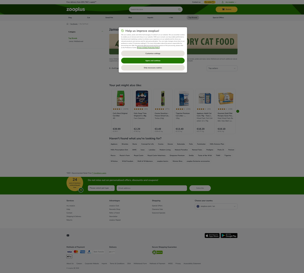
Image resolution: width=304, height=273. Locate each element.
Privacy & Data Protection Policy (148, 48)
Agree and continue (152, 61)
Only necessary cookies (153, 68)
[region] (153, 49)
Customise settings (152, 53)
